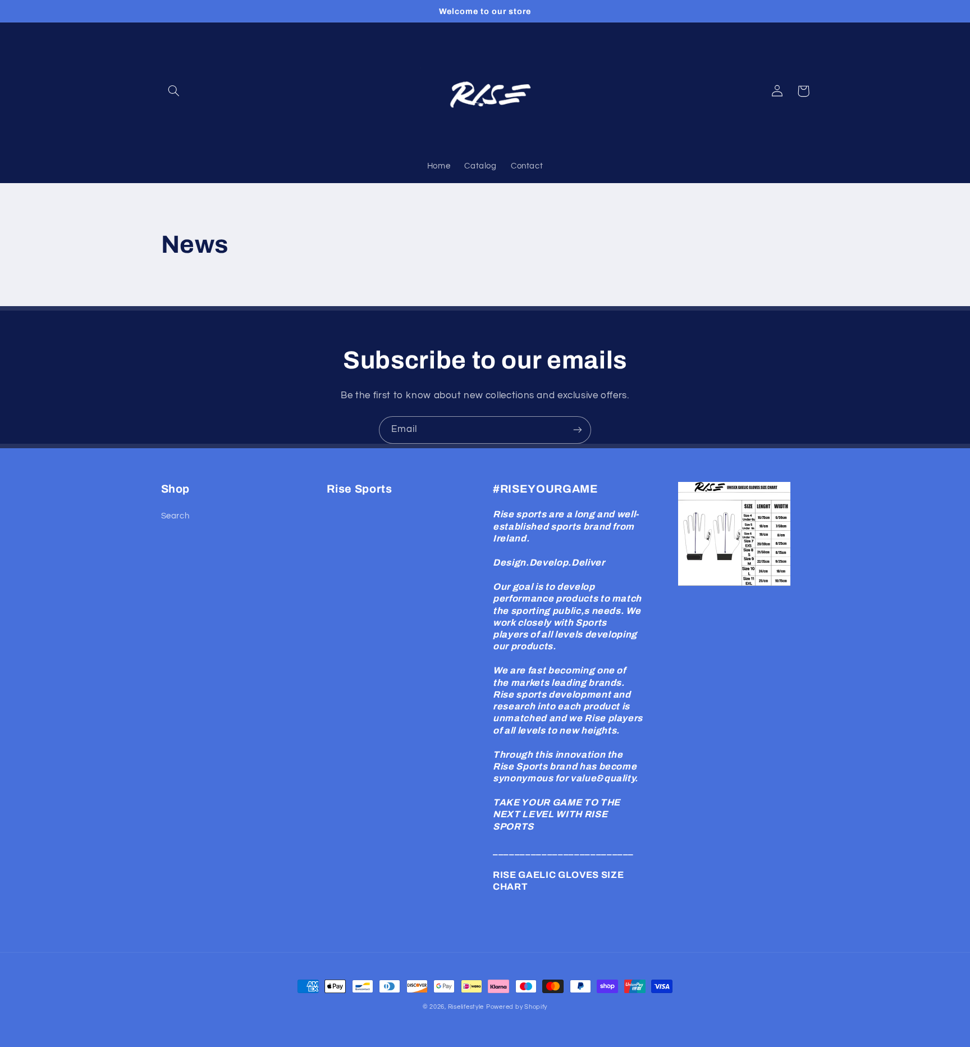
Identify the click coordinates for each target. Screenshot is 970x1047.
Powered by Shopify (516, 1007)
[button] (174, 91)
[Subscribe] (578, 430)
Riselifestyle (466, 1007)
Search (175, 516)
